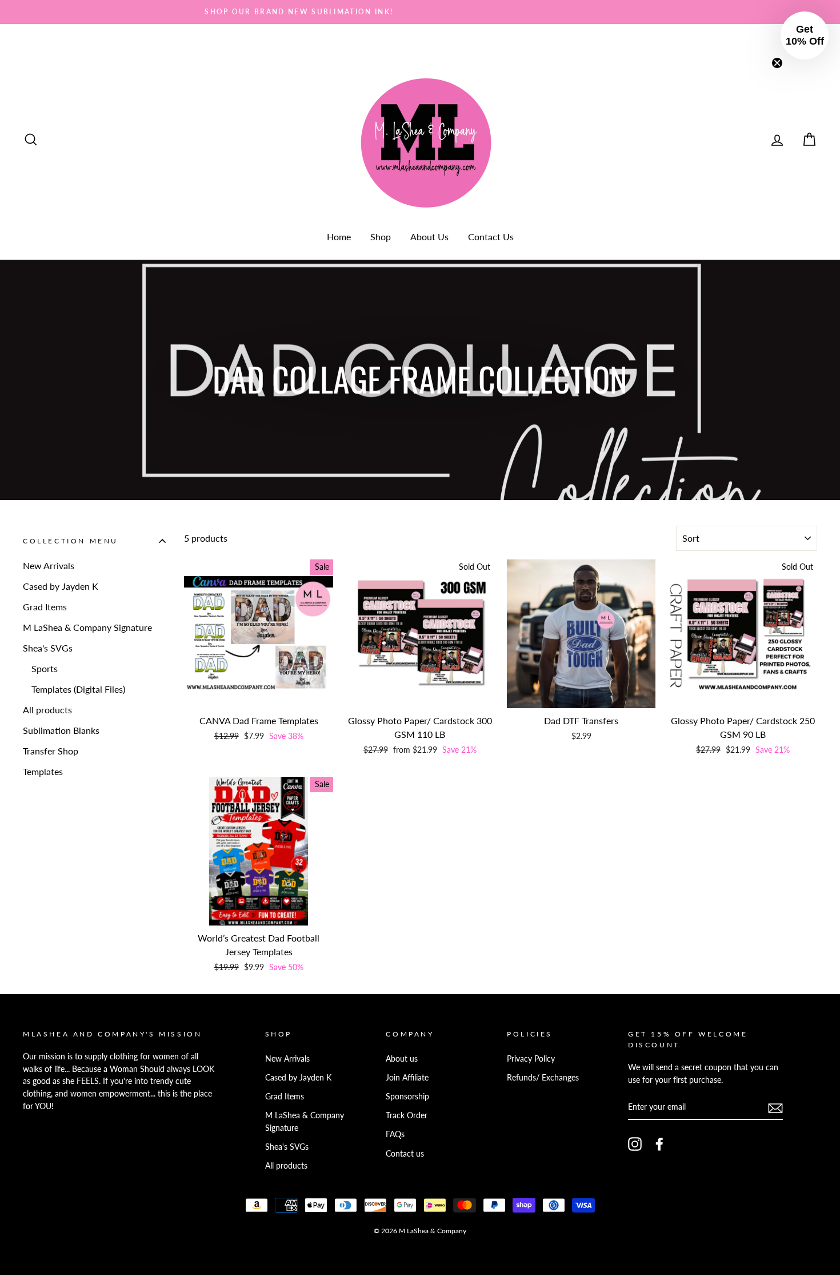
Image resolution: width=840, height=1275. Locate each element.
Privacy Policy (531, 1058)
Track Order (406, 1115)
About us (402, 1058)
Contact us (405, 1153)
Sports (44, 668)
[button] (805, 35)
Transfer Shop (50, 750)
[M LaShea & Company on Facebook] (659, 1144)
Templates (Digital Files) (78, 689)
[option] (420, 12)
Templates (43, 771)
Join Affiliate (407, 1077)
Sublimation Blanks (61, 730)
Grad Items (45, 606)
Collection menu (70, 541)
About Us (429, 236)
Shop (380, 236)
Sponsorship (407, 1096)
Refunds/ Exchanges (543, 1077)
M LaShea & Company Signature (87, 627)
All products (47, 709)
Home (339, 236)
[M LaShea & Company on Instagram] (635, 1144)
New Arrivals (48, 565)
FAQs (395, 1134)
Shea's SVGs (48, 647)
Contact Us (491, 236)
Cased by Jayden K (60, 586)
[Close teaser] (777, 63)
